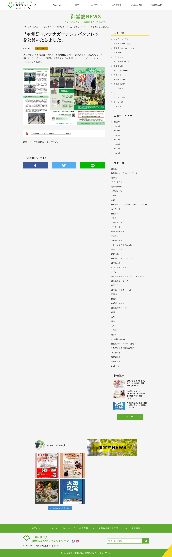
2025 (116, 126)
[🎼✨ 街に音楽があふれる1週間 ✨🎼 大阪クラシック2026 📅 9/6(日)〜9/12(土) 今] (72, 491)
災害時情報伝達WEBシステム (113, 528)
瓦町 (113, 317)
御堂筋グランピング (122, 61)
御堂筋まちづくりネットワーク (124, 173)
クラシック (116, 227)
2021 (116, 144)
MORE (130, 416)
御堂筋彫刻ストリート (120, 308)
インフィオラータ (121, 71)
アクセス (53, 528)
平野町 (114, 196)
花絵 (113, 326)
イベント (117, 93)
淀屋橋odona (117, 187)
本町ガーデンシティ (119, 303)
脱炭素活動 (116, 357)
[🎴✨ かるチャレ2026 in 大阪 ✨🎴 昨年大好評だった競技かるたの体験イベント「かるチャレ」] (47, 465)
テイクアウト (117, 182)
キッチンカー (119, 80)
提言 (77, 5)
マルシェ (115, 236)
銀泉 (113, 321)
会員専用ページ (86, 528)
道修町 (114, 335)
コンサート (118, 88)
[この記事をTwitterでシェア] (64, 165)
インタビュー (119, 97)
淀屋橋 (114, 178)
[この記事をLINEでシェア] (92, 165)
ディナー (115, 272)
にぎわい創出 (137, 5)
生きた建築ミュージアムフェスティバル (128, 276)
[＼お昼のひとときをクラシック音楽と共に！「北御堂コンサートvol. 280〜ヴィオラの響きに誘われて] (72, 465)
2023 (116, 135)
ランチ (114, 218)
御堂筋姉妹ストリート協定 (122, 344)
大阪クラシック (120, 75)
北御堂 (114, 330)
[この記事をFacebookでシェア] (35, 165)
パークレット (119, 57)
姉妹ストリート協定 (122, 44)
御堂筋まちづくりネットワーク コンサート (130, 205)
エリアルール (97, 5)
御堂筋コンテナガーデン (121, 258)
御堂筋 (114, 169)
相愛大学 (115, 285)
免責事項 (136, 528)
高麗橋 (114, 294)
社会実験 (117, 53)
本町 (113, 200)
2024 (116, 131)
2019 (116, 153)
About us (57, 5)
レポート (117, 106)
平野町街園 (116, 362)
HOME (26, 27)
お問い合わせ (38, 528)
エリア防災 (117, 5)
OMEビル (115, 366)
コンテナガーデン (121, 39)
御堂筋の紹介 (157, 5)
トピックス (41, 48)
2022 (116, 140)
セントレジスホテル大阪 (121, 245)
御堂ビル (115, 214)
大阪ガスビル (117, 191)
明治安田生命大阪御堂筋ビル (123, 348)
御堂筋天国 (118, 66)
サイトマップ (68, 528)
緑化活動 (115, 254)
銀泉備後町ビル (117, 232)
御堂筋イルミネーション (124, 48)
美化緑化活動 (119, 84)
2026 (116, 122)
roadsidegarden (118, 339)
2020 (116, 149)
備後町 (114, 299)
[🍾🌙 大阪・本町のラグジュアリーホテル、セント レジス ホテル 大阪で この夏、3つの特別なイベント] (47, 491)
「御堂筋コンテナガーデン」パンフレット (51, 133)
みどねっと (116, 353)
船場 (113, 312)
